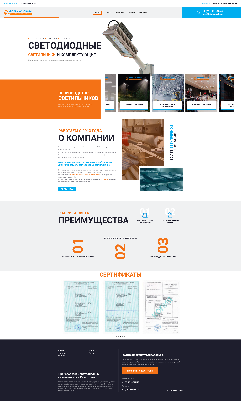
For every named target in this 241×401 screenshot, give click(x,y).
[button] (140, 370)
